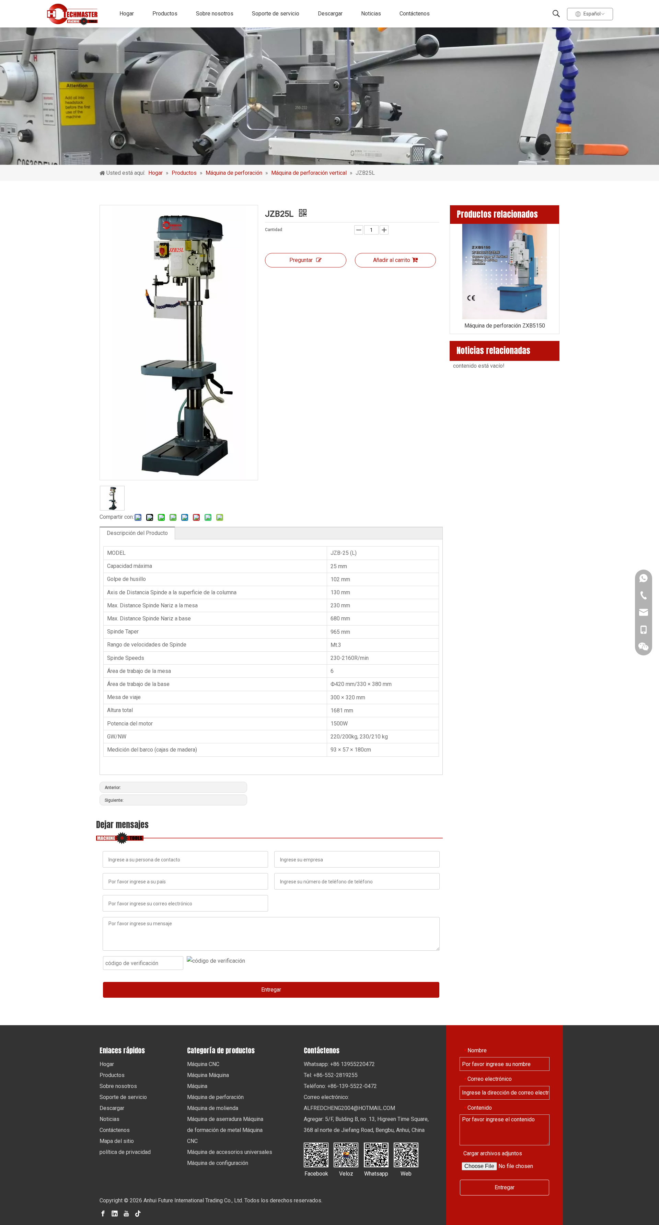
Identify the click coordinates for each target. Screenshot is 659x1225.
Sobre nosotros (214, 13)
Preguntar (301, 260)
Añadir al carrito (391, 260)
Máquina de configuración (217, 1163)
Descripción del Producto (137, 533)
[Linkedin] (114, 1213)
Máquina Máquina (208, 1075)
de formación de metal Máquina (225, 1130)
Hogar (126, 13)
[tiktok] (138, 1213)
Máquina (197, 1086)
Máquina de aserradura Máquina (225, 1119)
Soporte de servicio (275, 13)
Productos (164, 13)
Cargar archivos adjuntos (492, 1153)
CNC (192, 1141)
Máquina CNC (203, 1064)
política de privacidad (125, 1152)
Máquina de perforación (215, 1097)
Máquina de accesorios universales (229, 1152)
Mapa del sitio (117, 1141)
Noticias (371, 13)
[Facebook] (103, 1213)
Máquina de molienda (212, 1108)
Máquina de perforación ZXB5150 (504, 325)
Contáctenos (415, 13)
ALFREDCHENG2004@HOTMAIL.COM (349, 1108)
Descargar (330, 13)
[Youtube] (126, 1213)
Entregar (271, 989)
